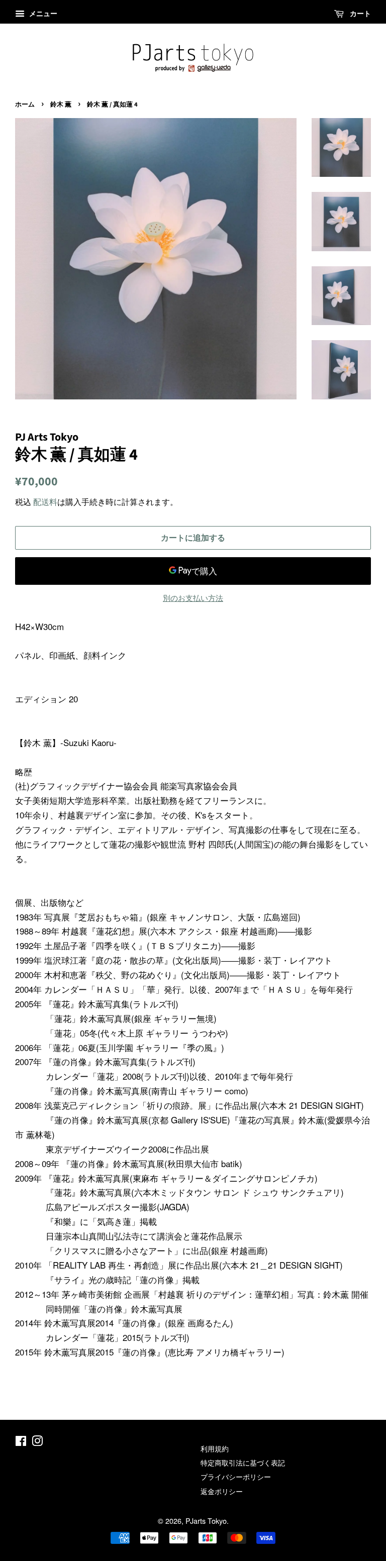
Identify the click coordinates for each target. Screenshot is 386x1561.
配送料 (45, 501)
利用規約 (215, 1448)
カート (359, 13)
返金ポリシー (222, 1491)
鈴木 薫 (60, 104)
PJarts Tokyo (206, 1520)
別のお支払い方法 (193, 597)
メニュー (42, 13)
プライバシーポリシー (236, 1476)
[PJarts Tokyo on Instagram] (37, 1442)
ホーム (25, 104)
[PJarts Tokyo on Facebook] (21, 1442)
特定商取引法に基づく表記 (243, 1462)
